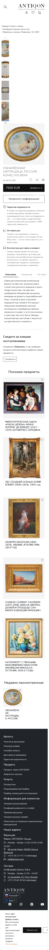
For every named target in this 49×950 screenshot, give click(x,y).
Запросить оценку (13, 774)
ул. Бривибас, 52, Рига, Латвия (23, 877)
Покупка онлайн (12, 746)
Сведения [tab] (26, 274)
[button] (5, 123)
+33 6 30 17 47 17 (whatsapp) (22, 855)
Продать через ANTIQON (16, 769)
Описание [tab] (10, 274)
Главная (5, 26)
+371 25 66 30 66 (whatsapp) (22, 880)
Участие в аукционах (14, 741)
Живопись (25, 32)
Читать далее (11, 944)
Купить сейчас (16, 26)
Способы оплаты (12, 750)
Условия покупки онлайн (16, 817)
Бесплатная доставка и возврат (23, 248)
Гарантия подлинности (18, 207)
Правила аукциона (13, 812)
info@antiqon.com (16, 859)
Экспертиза (9, 784)
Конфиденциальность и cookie (19, 808)
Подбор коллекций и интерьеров (20, 793)
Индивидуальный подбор (16, 788)
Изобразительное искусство (16, 29)
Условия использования (15, 803)
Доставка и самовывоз (15, 755)
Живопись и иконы (11, 32)
